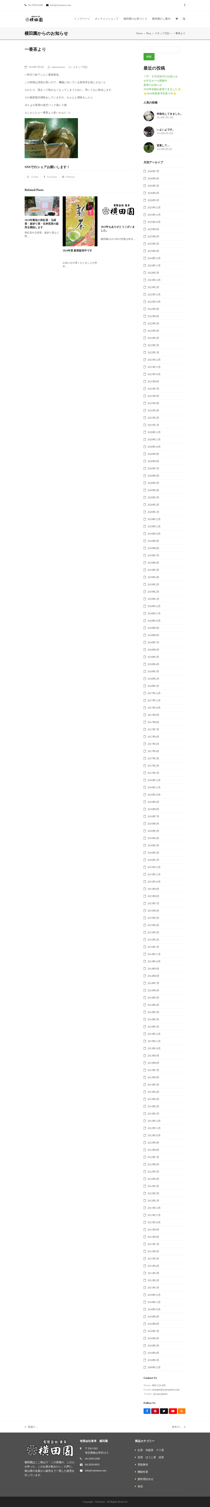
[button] (176, 19)
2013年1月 (153, 1113)
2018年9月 (153, 628)
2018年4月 (153, 664)
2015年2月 (153, 939)
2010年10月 (154, 1309)
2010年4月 (153, 1352)
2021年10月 (154, 374)
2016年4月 (153, 838)
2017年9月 (153, 715)
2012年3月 (153, 1186)
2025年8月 (153, 229)
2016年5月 (153, 831)
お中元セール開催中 (155, 80)
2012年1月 (153, 1200)
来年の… (177, 1427)
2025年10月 (154, 222)
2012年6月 (153, 1164)
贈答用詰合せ (145, 1479)
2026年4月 (153, 193)
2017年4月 (153, 751)
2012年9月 (153, 1142)
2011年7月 (153, 1244)
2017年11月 (154, 700)
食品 (140, 1486)
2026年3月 (153, 200)
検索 (149, 56)
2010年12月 (154, 1294)
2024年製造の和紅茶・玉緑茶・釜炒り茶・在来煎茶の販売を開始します (42, 224)
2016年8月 (153, 809)
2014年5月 (153, 997)
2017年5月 (153, 744)
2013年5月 (153, 1084)
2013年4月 (153, 1092)
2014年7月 (153, 983)
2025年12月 (154, 207)
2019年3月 (153, 584)
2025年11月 (154, 214)
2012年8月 (153, 1149)
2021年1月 (153, 425)
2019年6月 (153, 562)
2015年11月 (154, 874)
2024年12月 (154, 258)
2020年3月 (153, 497)
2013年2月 (153, 1106)
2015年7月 (153, 903)
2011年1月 (153, 1287)
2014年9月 (153, 968)
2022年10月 (154, 301)
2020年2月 (153, 504)
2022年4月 (153, 330)
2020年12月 (154, 432)
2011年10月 (154, 1222)
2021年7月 (153, 388)
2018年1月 (153, 686)
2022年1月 (153, 352)
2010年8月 (153, 1323)
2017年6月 (153, 736)
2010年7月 (153, 1331)
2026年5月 (153, 185)
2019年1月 (153, 599)
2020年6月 (153, 475)
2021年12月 (154, 359)
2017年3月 (153, 758)
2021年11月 (154, 367)
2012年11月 (154, 1128)
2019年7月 (153, 555)
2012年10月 (154, 1135)
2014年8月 (153, 976)
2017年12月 (154, 693)
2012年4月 (153, 1178)
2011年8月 (153, 1236)
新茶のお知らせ (153, 85)
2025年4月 (153, 251)
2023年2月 (153, 287)
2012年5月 (153, 1171)
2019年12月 (154, 519)
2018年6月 (153, 649)
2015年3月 (153, 932)
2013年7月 (153, 1070)
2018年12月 (154, 606)
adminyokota (58, 67)
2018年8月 (153, 635)
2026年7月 (153, 171)
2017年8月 (153, 722)
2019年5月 (153, 570)
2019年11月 (154, 526)
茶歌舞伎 (143, 1464)
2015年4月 (153, 925)
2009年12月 (154, 1367)
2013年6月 (153, 1077)
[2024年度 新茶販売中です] (80, 221)
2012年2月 (153, 1193)
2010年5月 (153, 1345)
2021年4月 (153, 403)
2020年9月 (153, 454)
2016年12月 (154, 780)
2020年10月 (154, 446)
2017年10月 (154, 707)
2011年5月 (153, 1258)
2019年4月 (153, 577)
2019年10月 (154, 533)
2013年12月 (154, 1034)
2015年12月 (154, 867)
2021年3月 (153, 410)
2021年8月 (153, 381)
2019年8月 (153, 548)
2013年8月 (153, 1063)
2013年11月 (154, 1041)
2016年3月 (153, 845)
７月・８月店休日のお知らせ (161, 76)
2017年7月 (153, 729)
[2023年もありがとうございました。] (118, 209)
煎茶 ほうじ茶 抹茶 (151, 1457)
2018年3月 (153, 671)
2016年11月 (154, 787)
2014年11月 (154, 954)
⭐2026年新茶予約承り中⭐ (160, 93)
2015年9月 (153, 889)
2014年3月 (153, 1012)
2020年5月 (153, 483)
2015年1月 (153, 947)
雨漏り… (31, 1427)
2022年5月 (153, 323)
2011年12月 (154, 1207)
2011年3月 (153, 1273)
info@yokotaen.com (95, 1470)
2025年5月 (153, 243)
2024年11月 (154, 265)
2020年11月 (154, 439)
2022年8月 (153, 316)
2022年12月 (154, 294)
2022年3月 (153, 338)
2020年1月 (153, 512)
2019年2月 (153, 591)
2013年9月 (153, 1055)
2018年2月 (153, 678)
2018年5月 (153, 657)
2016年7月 (153, 816)
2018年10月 (154, 620)
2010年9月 (153, 1316)
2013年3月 (153, 1099)
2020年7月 (153, 468)
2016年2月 (153, 852)
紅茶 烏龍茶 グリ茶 (151, 1450)
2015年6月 (153, 910)
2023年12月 (154, 280)
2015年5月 (153, 918)
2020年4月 (153, 490)
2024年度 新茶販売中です (77, 250)
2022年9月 (153, 309)
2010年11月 (154, 1302)
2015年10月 (154, 881)
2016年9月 (153, 802)
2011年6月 (153, 1251)
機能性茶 (143, 1471)
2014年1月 (153, 1026)
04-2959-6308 (92, 1458)
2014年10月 (154, 961)
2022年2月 (153, 345)
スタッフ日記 (80, 67)
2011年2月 (153, 1280)
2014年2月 (153, 1019)
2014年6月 (153, 990)
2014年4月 (153, 1005)
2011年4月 (153, 1265)
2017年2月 (153, 765)
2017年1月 (153, 773)
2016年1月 (153, 860)
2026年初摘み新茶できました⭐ (162, 89)
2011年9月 (153, 1229)
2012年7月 (153, 1157)
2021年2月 (153, 417)
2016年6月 (153, 823)
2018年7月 (153, 642)
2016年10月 (154, 794)
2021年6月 (153, 396)
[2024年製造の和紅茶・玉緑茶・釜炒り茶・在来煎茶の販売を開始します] (42, 205)
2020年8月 (153, 461)
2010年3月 (153, 1360)
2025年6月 (153, 236)
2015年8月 (153, 896)
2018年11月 (154, 613)
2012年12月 (154, 1120)
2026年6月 (153, 178)
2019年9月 (153, 541)
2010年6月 (153, 1338)
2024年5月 (153, 272)
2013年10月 (154, 1048)
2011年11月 (154, 1215)
